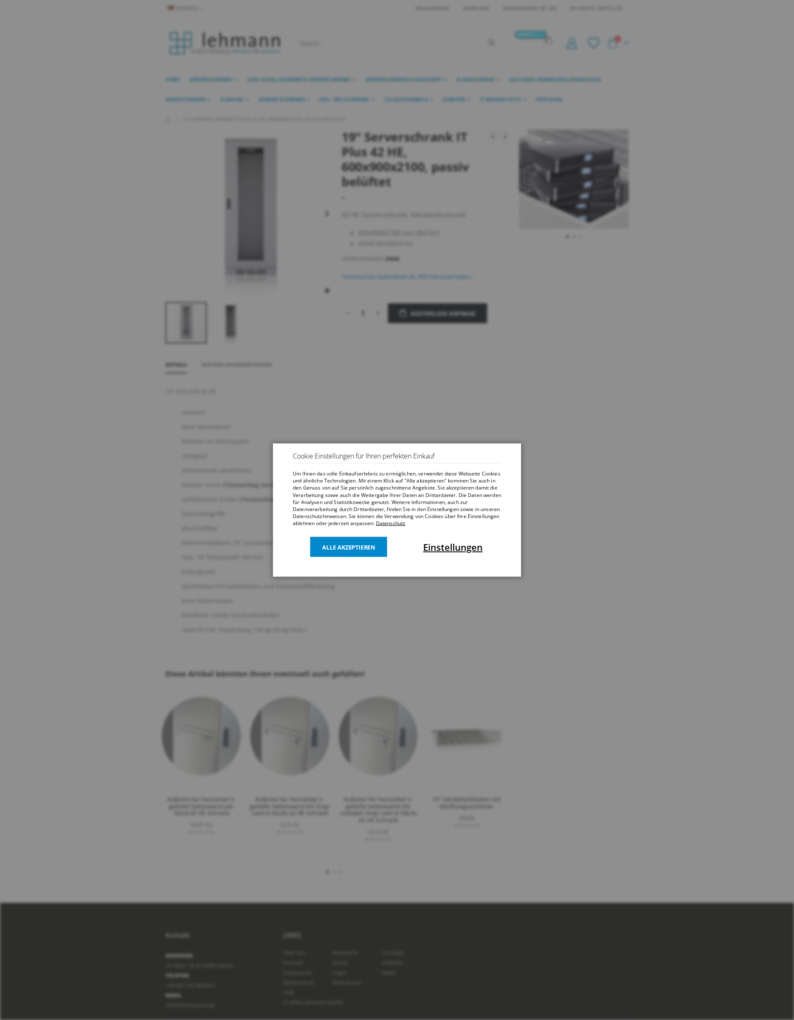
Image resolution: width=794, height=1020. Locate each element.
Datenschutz (391, 523)
